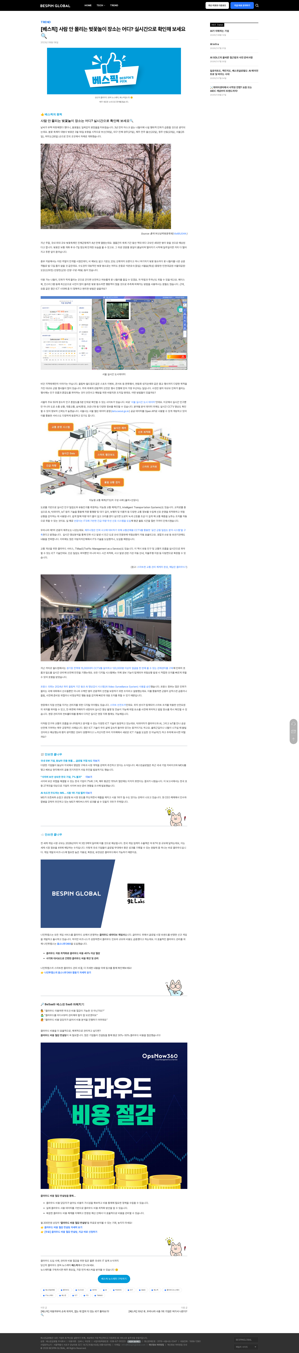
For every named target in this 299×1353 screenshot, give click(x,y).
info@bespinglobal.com (133, 1345)
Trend (114, 5)
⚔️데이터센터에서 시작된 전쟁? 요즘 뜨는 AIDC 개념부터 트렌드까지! (231, 89)
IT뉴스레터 (49, 1295)
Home (88, 5)
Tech (100, 5)
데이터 (94, 1290)
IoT (131, 1290)
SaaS (143, 1290)
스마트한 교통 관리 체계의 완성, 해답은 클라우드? (161, 567)
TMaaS (99, 1295)
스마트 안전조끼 (118, 705)
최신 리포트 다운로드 (217, 5)
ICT (76, 1295)
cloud (81, 1290)
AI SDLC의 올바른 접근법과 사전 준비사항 (231, 57)
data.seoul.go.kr (120, 411)
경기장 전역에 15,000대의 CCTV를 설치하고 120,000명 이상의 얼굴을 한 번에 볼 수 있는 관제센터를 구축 (119, 668)
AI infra (214, 44)
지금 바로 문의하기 (242, 5)
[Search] (257, 6)
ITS (87, 1295)
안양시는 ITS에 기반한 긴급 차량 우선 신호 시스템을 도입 (102, 520)
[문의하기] (293, 724)
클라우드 (66, 1290)
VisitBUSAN (180, 233)
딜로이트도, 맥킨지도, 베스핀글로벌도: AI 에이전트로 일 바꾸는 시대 (234, 72)
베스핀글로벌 (50, 1290)
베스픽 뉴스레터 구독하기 (114, 1278)
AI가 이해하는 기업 (219, 31)
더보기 (96, 760)
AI (106, 1290)
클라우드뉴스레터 (173, 1290)
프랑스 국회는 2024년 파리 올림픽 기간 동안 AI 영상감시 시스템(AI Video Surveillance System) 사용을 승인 (96, 686)
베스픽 (156, 1290)
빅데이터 (118, 1290)
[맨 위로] (293, 739)
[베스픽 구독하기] (293, 731)
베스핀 (64, 1295)
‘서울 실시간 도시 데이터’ (143, 402)
